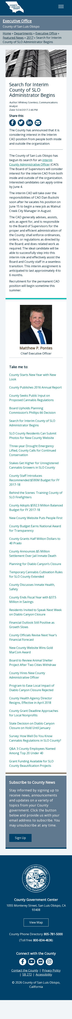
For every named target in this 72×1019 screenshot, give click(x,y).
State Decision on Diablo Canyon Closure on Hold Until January (31, 725)
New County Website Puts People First (35, 518)
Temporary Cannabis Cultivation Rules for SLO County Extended (36, 574)
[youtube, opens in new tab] (31, 962)
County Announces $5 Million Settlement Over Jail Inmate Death (32, 553)
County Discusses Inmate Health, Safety (32, 587)
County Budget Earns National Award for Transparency (35, 528)
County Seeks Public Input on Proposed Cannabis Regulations (31, 398)
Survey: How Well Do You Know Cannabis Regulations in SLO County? (35, 738)
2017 (30, 38)
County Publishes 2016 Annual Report (35, 387)
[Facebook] (13, 123)
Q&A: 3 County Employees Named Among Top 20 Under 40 (32, 751)
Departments (23, 33)
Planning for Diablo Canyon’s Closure (35, 564)
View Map (39, 922)
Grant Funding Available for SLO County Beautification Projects (31, 763)
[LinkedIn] (30, 123)
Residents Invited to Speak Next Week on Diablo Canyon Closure (35, 612)
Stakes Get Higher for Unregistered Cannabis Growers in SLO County (34, 465)
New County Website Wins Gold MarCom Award (31, 650)
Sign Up (20, 838)
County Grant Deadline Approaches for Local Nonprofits (33, 713)
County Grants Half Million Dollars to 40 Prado (34, 541)
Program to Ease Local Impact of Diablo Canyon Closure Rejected (31, 688)
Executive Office (17, 20)
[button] (61, 6)
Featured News (13, 38)
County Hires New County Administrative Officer (27, 675)
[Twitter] (21, 123)
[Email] (38, 123)
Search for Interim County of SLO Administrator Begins (32, 40)
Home (7, 33)
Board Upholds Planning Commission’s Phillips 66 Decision (32, 410)
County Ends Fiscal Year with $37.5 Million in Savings (32, 599)
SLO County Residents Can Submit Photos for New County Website (32, 435)
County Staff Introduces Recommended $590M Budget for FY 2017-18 (34, 480)
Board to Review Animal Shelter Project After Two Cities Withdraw (32, 662)
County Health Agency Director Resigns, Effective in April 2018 (30, 700)
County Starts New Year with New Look (32, 377)
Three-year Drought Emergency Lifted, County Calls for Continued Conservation (32, 450)
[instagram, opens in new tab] (49, 962)
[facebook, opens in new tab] (23, 962)
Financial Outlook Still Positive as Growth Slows (31, 624)
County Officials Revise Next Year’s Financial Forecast (33, 637)
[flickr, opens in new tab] (40, 962)
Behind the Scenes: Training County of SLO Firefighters (35, 495)
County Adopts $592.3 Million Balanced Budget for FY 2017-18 (36, 507)
